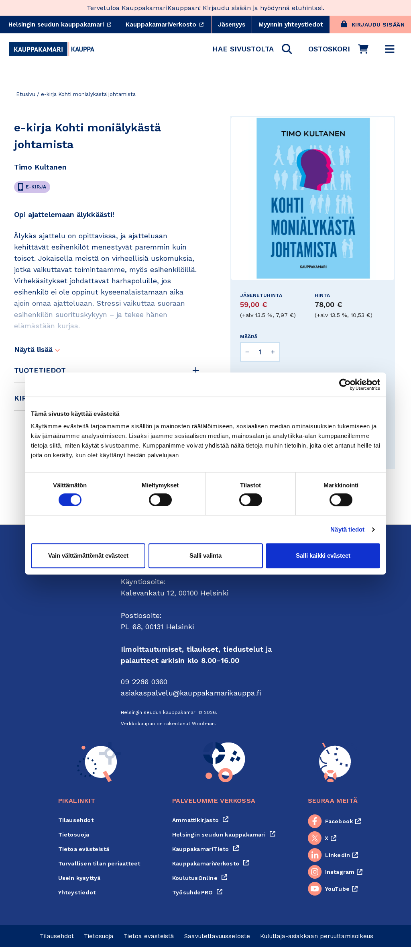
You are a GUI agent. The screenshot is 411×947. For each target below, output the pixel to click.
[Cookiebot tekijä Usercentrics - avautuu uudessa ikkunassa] (345, 384)
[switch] (160, 499)
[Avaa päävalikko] (389, 49)
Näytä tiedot (347, 529)
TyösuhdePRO (197, 892)
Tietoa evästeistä (83, 849)
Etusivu (25, 94)
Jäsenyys (231, 24)
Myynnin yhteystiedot (290, 24)
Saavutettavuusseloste (217, 936)
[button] (252, 49)
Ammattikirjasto (200, 820)
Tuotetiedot (40, 370)
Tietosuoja (74, 834)
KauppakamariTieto (205, 849)
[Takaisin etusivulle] (52, 49)
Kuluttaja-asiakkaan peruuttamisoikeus (316, 936)
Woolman (203, 723)
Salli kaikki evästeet (323, 555)
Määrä (248, 337)
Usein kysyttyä (79, 878)
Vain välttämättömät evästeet (88, 555)
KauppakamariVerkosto (168, 24)
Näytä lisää (34, 349)
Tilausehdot (76, 820)
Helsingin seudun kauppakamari (63, 24)
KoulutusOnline (200, 878)
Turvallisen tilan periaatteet (99, 863)
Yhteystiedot (77, 892)
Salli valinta (205, 555)
